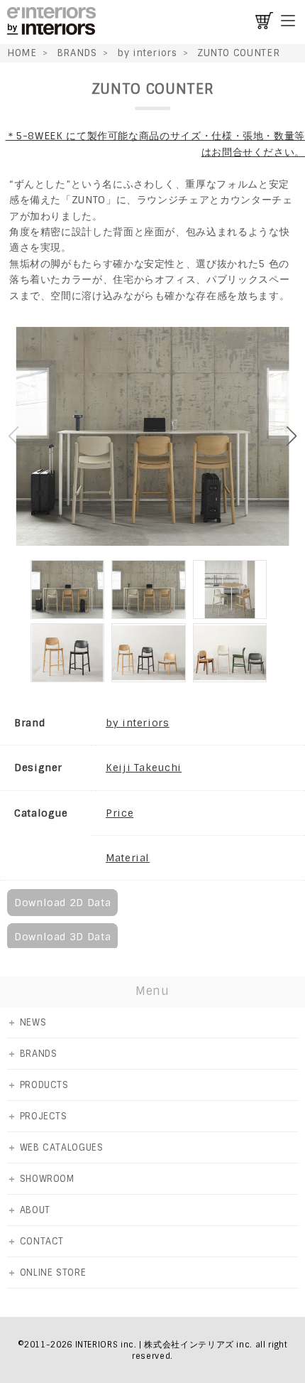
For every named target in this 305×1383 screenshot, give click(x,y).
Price (119, 813)
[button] (292, 436)
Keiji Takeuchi (144, 767)
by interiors (147, 53)
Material (128, 857)
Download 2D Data (62, 902)
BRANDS (77, 53)
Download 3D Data (62, 936)
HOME (22, 53)
